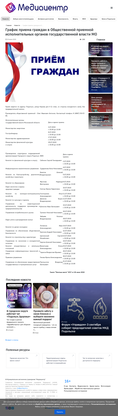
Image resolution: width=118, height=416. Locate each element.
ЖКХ (84, 19)
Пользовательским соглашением (103, 404)
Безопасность (63, 19)
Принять (60, 412)
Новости (5, 19)
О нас (66, 386)
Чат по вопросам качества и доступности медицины (93, 359)
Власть (75, 19)
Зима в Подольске (108, 19)
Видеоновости (83, 386)
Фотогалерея (106, 386)
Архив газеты (94, 386)
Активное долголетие (46, 19)
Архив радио (68, 388)
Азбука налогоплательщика (23, 19)
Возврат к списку (11, 340)
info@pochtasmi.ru (22, 388)
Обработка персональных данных (87, 388)
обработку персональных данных (47, 404)
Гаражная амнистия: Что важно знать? (19, 359)
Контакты (72, 386)
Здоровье (93, 19)
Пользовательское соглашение (75, 391)
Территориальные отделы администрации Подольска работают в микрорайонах (56, 360)
